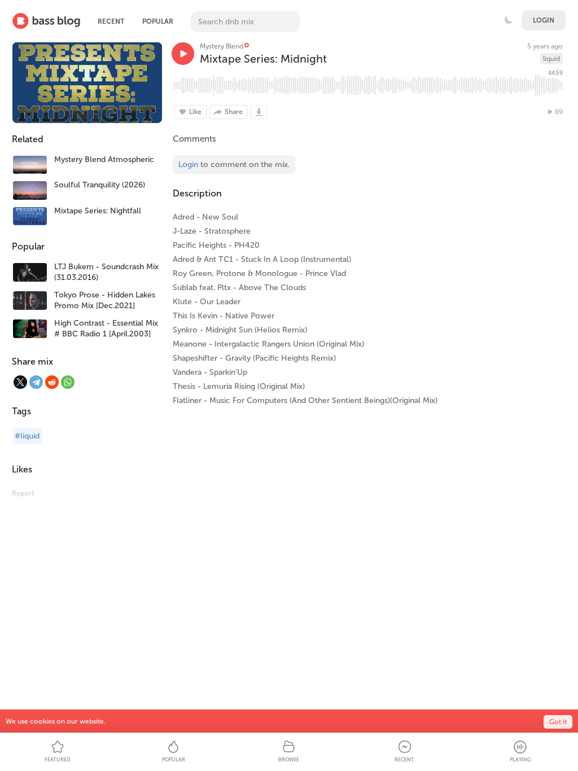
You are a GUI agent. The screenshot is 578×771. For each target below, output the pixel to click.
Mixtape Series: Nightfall (97, 211)
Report (23, 493)
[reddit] (52, 382)
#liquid (27, 436)
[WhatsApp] (68, 382)
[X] (20, 382)
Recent (111, 21)
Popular (157, 21)
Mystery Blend (221, 46)
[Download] (259, 112)
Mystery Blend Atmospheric (104, 159)
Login (543, 20)
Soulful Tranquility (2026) (99, 185)
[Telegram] (36, 382)
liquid (551, 59)
